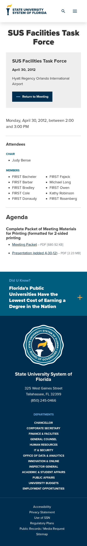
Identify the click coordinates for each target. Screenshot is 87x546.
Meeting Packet (24, 244)
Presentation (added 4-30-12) (34, 253)
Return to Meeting (35, 97)
